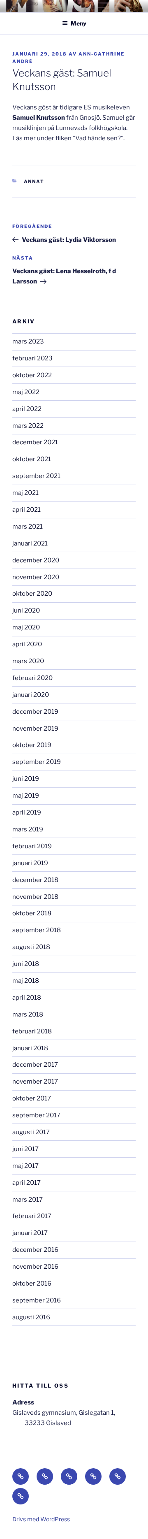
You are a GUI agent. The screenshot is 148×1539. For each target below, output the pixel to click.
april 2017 (26, 1182)
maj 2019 (25, 795)
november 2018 (35, 897)
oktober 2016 (31, 1283)
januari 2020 (30, 695)
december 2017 (35, 1064)
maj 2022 (25, 392)
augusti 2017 (31, 1132)
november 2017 (35, 1081)
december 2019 (35, 711)
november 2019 (35, 728)
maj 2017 (25, 1166)
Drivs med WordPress (41, 1519)
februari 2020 (32, 678)
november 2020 (35, 577)
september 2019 (36, 762)
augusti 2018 (31, 947)
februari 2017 (31, 1216)
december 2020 (35, 560)
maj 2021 (25, 493)
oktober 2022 (32, 375)
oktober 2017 (31, 1098)
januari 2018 (30, 1048)
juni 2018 (25, 964)
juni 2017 (25, 1149)
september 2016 (36, 1300)
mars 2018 (27, 1014)
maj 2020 (26, 627)
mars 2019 (27, 829)
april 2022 (27, 409)
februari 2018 (32, 1031)
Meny (78, 23)
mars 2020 (28, 661)
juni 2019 (25, 778)
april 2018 (26, 997)
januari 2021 (30, 543)
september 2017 (36, 1115)
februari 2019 (32, 846)
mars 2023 (28, 341)
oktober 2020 (32, 593)
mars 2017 (27, 1199)
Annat (34, 181)
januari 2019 (30, 863)
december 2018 (35, 880)
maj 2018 (25, 980)
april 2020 (27, 644)
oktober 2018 (31, 913)
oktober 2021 (31, 459)
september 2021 (36, 476)
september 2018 (36, 930)
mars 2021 (27, 526)
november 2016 (35, 1266)
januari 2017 (30, 1233)
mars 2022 (28, 425)
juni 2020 (26, 610)
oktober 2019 (31, 745)
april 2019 (26, 812)
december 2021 (35, 442)
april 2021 (26, 509)
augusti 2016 (31, 1317)
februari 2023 (32, 358)
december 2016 (35, 1249)
